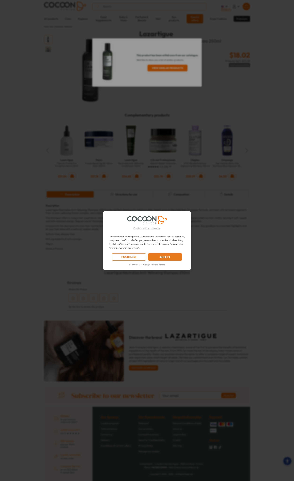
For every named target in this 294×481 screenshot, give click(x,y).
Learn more (135, 264)
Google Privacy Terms (154, 264)
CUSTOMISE (129, 257)
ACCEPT (165, 257)
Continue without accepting (147, 228)
